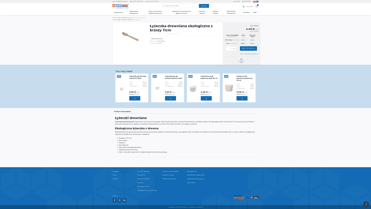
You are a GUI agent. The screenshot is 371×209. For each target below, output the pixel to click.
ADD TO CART (247, 48)
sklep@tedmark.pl (122, 1)
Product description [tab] (122, 111)
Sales (255, 12)
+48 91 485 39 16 (137, 1)
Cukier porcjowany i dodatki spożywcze (155, 12)
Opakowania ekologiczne (133, 12)
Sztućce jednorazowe (139, 18)
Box (232, 43)
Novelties (246, 12)
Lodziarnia (137, 20)
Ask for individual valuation (248, 54)
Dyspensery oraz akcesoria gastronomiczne (181, 12)
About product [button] (157, 39)
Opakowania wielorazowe (231, 12)
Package (233, 40)
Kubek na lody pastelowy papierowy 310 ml (244, 78)
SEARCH (204, 6)
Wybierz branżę (216, 12)
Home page (117, 18)
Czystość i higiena (202, 12)
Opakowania (118, 12)
